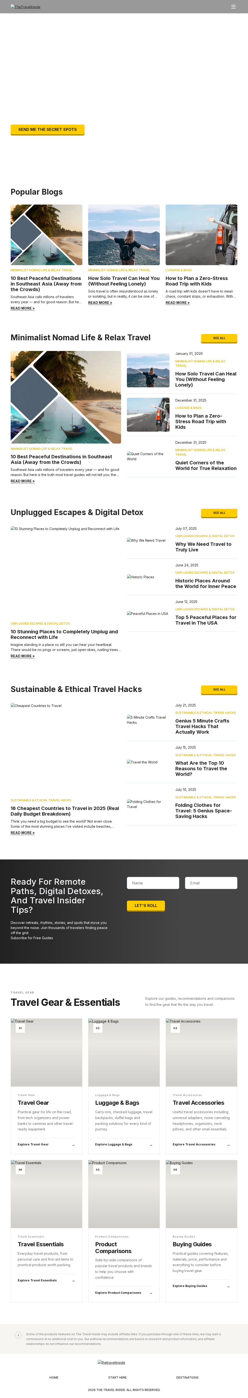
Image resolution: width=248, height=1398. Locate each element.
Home (53, 1377)
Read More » (23, 308)
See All (219, 338)
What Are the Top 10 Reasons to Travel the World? (201, 768)
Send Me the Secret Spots (47, 129)
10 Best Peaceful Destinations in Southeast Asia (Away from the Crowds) (46, 283)
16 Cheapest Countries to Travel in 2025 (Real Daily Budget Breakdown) (65, 811)
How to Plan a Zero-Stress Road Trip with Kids (197, 281)
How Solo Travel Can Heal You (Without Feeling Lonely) (124, 281)
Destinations (187, 1377)
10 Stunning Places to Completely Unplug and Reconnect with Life (64, 634)
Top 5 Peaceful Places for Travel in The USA (205, 620)
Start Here (117, 1377)
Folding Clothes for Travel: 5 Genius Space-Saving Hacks (203, 810)
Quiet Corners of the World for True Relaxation (206, 465)
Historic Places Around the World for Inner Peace (205, 583)
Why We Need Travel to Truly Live (203, 547)
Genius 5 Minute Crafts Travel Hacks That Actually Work (202, 726)
